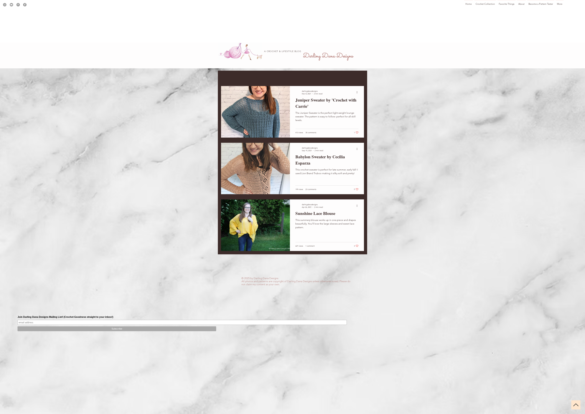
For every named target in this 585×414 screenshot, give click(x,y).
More (343, 76)
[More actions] (358, 92)
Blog (254, 76)
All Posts (225, 76)
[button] (360, 77)
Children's (283, 76)
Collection (241, 76)
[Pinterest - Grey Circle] (18, 4)
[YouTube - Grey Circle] (11, 4)
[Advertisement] (91, 21)
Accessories (318, 76)
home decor (300, 76)
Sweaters (267, 76)
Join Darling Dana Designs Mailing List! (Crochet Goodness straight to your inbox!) (65, 317)
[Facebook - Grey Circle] (25, 4)
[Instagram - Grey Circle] (4, 4)
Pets (332, 76)
